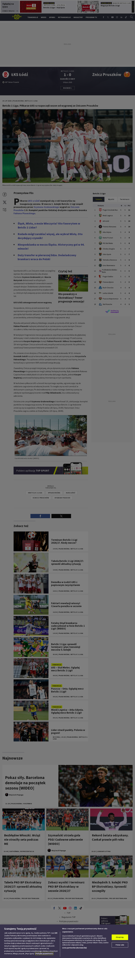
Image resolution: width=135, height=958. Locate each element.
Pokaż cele (120, 945)
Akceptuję (120, 937)
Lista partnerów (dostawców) (74, 948)
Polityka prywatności (44, 953)
